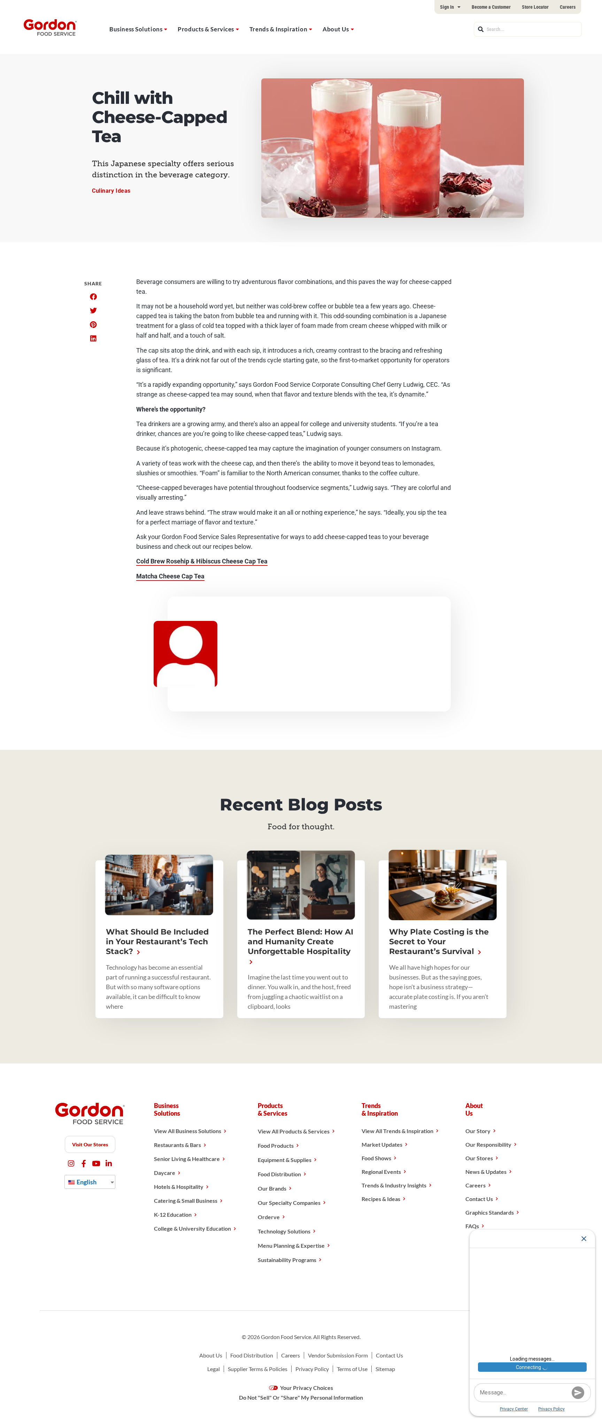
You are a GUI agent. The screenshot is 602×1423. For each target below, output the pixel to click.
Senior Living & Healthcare (187, 1158)
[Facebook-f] (83, 1163)
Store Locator (535, 7)
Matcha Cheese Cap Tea (170, 576)
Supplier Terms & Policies (257, 1369)
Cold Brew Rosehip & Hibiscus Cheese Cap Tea (202, 561)
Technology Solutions (284, 1231)
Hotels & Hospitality (178, 1186)
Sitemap (385, 1369)
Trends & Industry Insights (394, 1185)
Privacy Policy (312, 1369)
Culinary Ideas (111, 190)
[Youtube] (96, 1163)
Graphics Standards (489, 1212)
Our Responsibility (488, 1144)
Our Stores (479, 1158)
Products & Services (206, 29)
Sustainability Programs (287, 1259)
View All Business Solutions (187, 1131)
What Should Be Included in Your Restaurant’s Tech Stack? (157, 941)
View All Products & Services (294, 1131)
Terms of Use (352, 1369)
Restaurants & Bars (177, 1144)
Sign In (447, 7)
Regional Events (381, 1171)
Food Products (276, 1145)
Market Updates (382, 1144)
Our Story (478, 1131)
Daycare (164, 1172)
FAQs (472, 1226)
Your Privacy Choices (306, 1387)
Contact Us (479, 1198)
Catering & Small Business (185, 1200)
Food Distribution (279, 1174)
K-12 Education (173, 1214)
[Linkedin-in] (109, 1163)
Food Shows (376, 1158)
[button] (93, 296)
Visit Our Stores (90, 1144)
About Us (336, 29)
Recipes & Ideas (381, 1198)
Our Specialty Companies (289, 1202)
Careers (568, 7)
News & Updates (486, 1171)
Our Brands (272, 1188)
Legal (213, 1369)
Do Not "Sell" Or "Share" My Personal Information (301, 1397)
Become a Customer (491, 7)
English (86, 1182)
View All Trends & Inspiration (397, 1131)
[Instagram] (71, 1163)
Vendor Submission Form (338, 1355)
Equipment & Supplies (284, 1159)
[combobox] (528, 29)
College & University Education (192, 1228)
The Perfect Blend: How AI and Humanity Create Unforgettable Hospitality (300, 941)
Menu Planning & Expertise (291, 1245)
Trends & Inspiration (278, 29)
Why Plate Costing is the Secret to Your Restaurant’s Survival (439, 941)
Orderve (269, 1217)
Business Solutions (135, 29)
